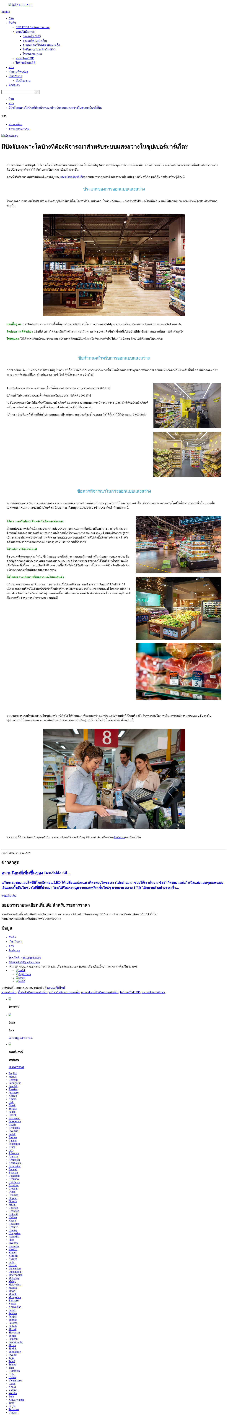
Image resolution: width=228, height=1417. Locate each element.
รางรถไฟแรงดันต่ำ (153, 992)
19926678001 (16, 1067)
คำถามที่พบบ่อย (18, 71)
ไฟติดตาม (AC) (32, 53)
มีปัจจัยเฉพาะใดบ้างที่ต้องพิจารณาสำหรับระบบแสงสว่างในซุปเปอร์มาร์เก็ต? (55, 107)
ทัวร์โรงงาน (23, 80)
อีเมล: (24, 962)
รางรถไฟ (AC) (32, 36)
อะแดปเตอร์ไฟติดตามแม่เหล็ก (41, 45)
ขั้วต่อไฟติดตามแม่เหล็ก (32, 992)
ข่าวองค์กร (15, 124)
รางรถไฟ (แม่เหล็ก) (35, 40)
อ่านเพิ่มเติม (8, 895)
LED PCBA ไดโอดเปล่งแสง (33, 27)
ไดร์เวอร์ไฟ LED (130, 992)
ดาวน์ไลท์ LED (25, 58)
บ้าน (11, 18)
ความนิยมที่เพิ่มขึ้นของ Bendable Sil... (35, 873)
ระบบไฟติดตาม (25, 31)
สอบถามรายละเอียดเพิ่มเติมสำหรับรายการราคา (31, 918)
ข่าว (11, 67)
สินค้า (12, 22)
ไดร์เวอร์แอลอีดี (25, 62)
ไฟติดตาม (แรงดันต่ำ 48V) (39, 49)
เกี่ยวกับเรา (15, 76)
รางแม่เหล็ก (8, 992)
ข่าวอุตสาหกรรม (19, 128)
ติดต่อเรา (14, 85)
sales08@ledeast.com (21, 1038)
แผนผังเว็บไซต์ (56, 987)
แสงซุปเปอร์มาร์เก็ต (71, 176)
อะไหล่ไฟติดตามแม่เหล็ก (64, 992)
